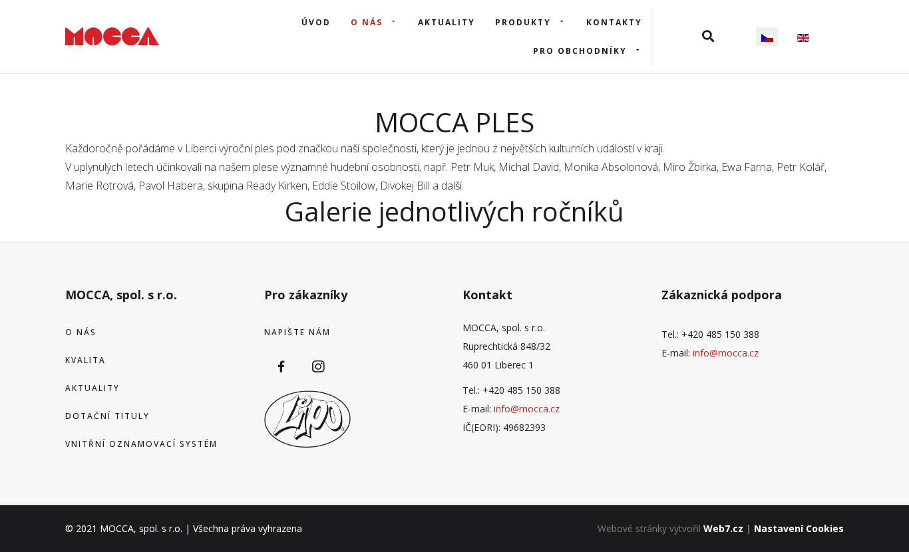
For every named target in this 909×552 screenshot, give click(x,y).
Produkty (523, 22)
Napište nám (297, 332)
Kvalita (85, 360)
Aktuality (446, 22)
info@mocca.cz (527, 408)
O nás (367, 22)
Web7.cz (723, 528)
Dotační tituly (107, 416)
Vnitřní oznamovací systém (141, 444)
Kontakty (614, 22)
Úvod (316, 22)
